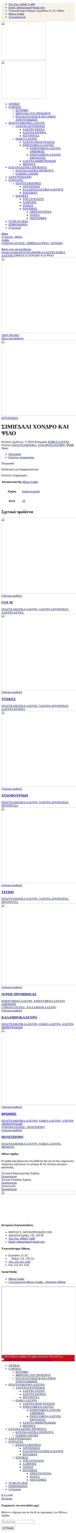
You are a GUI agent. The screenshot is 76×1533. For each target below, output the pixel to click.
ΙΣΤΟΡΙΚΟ (22, 110)
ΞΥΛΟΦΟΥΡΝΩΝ (14, 795)
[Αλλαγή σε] (14, 227)
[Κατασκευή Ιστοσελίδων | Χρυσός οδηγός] (26, 1359)
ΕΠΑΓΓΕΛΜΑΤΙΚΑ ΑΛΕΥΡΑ (37, 252)
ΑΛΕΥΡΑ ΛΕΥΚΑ (34, 129)
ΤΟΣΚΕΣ (8, 699)
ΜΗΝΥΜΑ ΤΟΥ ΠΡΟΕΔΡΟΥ (33, 113)
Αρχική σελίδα (10, 252)
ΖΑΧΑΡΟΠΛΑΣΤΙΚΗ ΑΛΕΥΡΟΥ (43, 189)
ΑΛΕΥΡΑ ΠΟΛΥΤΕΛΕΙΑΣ (39, 142)
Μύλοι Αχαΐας (30, 481)
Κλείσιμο (6, 1498)
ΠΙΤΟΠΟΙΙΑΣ (9, 418)
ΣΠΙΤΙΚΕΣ (22, 195)
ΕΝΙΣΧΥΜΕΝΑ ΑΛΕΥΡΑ (38, 145)
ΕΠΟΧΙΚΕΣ (30, 192)
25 (23, 500)
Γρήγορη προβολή (11, 595)
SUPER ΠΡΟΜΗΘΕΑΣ (18, 994)
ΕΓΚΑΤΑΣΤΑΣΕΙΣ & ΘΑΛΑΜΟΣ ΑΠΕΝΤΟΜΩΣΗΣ (36, 118)
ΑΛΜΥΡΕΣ (29, 202)
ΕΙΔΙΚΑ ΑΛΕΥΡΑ (26, 138)
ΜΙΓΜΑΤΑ (29, 164)
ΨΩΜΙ (70, 445)
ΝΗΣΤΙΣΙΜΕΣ (38, 218)
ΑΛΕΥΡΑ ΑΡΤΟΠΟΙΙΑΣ (30, 126)
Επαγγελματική (31, 491)
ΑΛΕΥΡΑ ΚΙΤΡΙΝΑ (34, 132)
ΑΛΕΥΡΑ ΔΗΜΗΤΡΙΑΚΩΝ (39, 161)
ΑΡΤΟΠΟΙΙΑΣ (31, 186)
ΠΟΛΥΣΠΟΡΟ (12, 1137)
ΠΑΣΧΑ (35, 214)
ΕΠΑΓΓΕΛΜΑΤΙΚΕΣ (28, 183)
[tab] (41, 454)
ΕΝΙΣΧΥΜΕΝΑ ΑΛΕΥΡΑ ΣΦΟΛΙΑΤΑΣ (45, 156)
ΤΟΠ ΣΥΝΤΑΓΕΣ (33, 199)
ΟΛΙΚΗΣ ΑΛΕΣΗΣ (27, 173)
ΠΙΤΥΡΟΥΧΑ (31, 135)
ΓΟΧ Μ (7, 602)
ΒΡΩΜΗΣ (8, 1114)
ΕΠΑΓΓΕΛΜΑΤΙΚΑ (24, 445)
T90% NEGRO (10, 335)
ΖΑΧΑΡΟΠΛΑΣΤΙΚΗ (51, 445)
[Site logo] (23, 58)
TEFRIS (7, 892)
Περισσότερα (9, 1176)
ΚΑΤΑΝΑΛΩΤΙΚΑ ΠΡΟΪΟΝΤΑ (35, 170)
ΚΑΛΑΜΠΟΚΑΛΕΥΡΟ (19, 1017)
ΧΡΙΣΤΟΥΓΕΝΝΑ (40, 211)
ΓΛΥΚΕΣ (28, 205)
